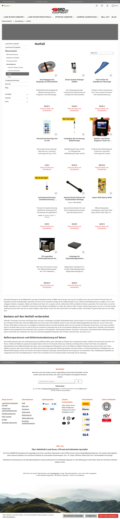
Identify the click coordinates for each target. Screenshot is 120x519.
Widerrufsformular (28, 418)
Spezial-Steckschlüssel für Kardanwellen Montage (74, 198)
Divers (9, 77)
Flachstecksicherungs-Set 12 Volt (47, 140)
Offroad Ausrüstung (12, 54)
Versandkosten (54, 473)
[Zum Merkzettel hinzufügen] (56, 75)
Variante (8, 98)
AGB (80, 388)
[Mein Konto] (107, 6)
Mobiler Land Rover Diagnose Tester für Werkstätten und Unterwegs (102, 140)
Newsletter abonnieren (9, 422)
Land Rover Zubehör (12, 44)
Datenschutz (26, 412)
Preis (7, 101)
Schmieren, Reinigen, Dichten (15, 67)
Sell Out (7, 84)
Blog (6, 88)
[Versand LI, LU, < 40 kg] (86, 424)
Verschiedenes (11, 64)
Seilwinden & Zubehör (12, 57)
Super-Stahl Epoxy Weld (102, 197)
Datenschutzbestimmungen (51, 388)
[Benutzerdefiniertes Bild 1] (46, 404)
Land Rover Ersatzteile (12, 47)
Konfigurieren (91, 516)
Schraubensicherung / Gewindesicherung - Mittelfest (47, 199)
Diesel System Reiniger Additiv (74, 81)
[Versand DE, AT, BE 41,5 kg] (86, 429)
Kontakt (4, 419)
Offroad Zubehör (11, 51)
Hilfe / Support (6, 416)
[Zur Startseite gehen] (60, 11)
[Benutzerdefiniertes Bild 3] (48, 409)
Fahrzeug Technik (11, 61)
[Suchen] (96, 6)
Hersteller (8, 94)
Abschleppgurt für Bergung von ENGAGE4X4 (47, 81)
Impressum (25, 409)
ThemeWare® (80, 475)
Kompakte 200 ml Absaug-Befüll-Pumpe (74, 140)
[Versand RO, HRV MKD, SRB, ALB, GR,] (86, 435)
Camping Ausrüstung (12, 80)
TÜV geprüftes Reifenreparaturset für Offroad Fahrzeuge (47, 257)
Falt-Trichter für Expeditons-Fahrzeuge (102, 81)
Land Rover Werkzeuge (14, 70)
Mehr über (25, 406)
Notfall (9, 74)
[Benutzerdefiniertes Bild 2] (54, 404)
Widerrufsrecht (27, 415)
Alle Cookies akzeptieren (108, 516)
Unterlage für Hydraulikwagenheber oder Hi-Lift (74, 257)
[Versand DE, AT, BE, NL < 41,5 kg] (86, 419)
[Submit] (78, 381)
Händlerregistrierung (9, 414)
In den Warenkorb (47, 111)
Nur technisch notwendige (73, 516)
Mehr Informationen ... (9, 517)
